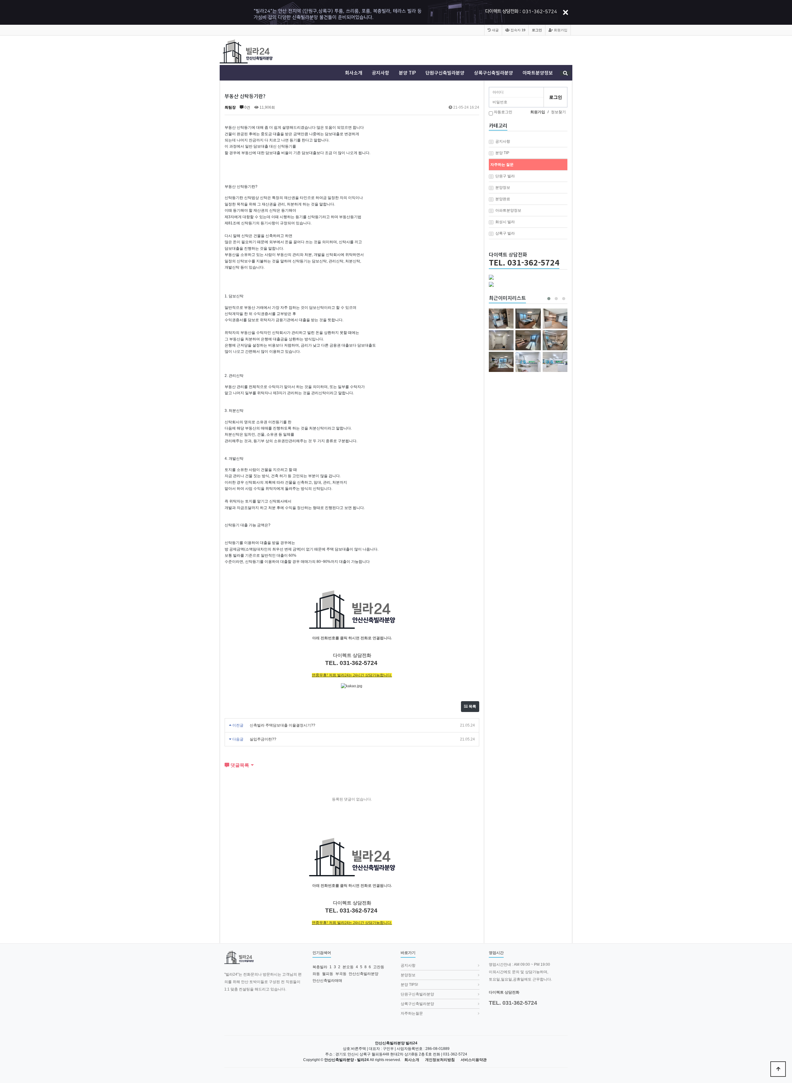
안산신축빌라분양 (363, 974)
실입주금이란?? (263, 739)
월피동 (327, 974)
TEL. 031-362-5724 (524, 262)
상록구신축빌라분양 (493, 73)
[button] (549, 299)
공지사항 (380, 73)
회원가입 (560, 30)
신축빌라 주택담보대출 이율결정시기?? (282, 725)
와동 (316, 974)
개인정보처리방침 (440, 1060)
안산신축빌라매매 (327, 980)
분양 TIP (407, 73)
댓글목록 (239, 765)
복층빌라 (319, 967)
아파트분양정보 (538, 73)
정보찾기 (558, 112)
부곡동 (340, 974)
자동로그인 (503, 112)
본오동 (348, 967)
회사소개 (353, 73)
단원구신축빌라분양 (444, 73)
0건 (246, 107)
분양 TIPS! (409, 984)
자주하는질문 (412, 1013)
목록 (472, 706)
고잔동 (378, 967)
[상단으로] (778, 1069)
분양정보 (408, 975)
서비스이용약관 (474, 1060)
